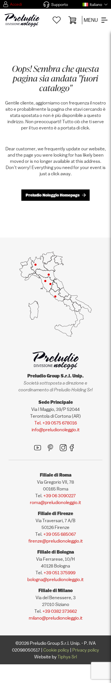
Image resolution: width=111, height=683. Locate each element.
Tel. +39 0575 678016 (55, 422)
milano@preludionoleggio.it (56, 617)
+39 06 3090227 (59, 495)
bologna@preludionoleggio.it (55, 579)
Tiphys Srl (67, 656)
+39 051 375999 (59, 572)
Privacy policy (85, 649)
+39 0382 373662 (59, 611)
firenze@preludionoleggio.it (55, 540)
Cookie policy (56, 649)
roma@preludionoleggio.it (55, 502)
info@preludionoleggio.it (56, 429)
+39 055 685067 (59, 534)
